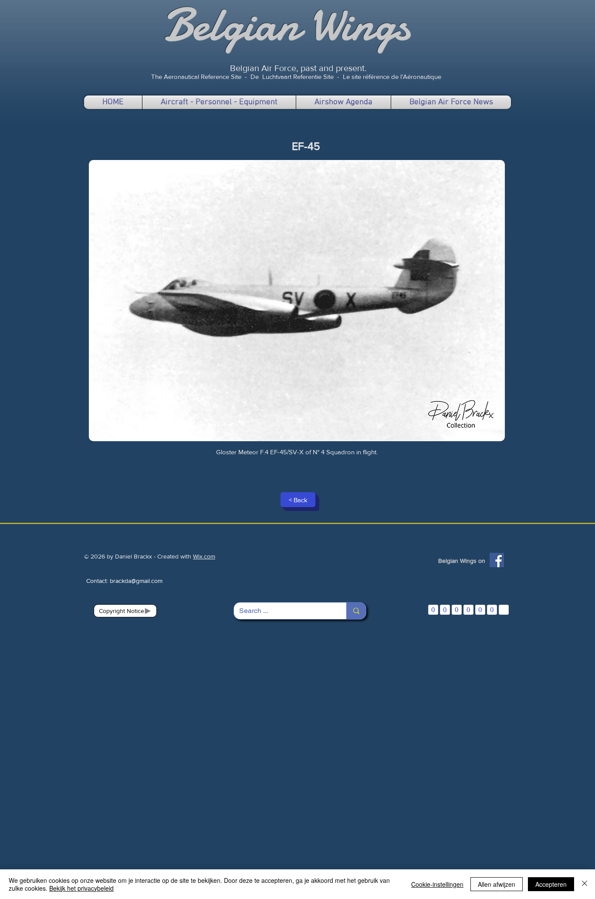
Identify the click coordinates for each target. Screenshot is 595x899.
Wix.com (204, 556)
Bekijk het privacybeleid (81, 888)
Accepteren (551, 884)
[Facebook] (497, 560)
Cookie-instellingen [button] (437, 884)
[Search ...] (356, 611)
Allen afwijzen (496, 884)
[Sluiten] (584, 884)
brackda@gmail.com (136, 580)
